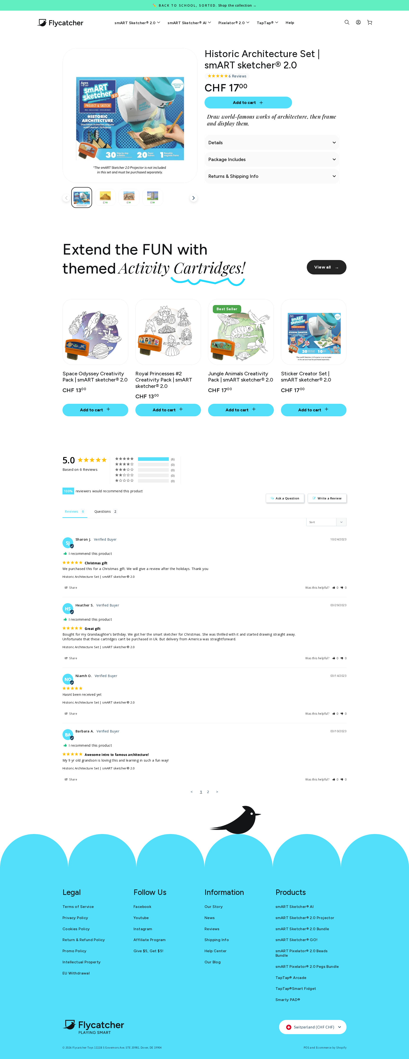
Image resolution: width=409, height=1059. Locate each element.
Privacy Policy (75, 917)
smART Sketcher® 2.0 (136, 23)
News (209, 917)
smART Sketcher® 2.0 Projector (305, 917)
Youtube (141, 917)
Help (290, 22)
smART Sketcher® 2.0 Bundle (302, 929)
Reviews (212, 929)
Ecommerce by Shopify (331, 1047)
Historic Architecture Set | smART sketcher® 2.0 (98, 576)
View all (326, 267)
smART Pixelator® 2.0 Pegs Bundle (307, 966)
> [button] (217, 791)
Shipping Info (216, 940)
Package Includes (227, 159)
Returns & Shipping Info (233, 176)
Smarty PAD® (288, 999)
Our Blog (212, 962)
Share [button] (72, 588)
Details (215, 142)
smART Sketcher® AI (188, 23)
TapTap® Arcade (291, 977)
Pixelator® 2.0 (232, 23)
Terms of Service (78, 906)
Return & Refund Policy (83, 940)
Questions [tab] (102, 511)
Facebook (142, 906)
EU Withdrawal (76, 973)
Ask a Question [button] (287, 498)
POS (306, 1047)
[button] (335, 588)
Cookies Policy (76, 929)
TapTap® (266, 23)
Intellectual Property (81, 962)
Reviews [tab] (71, 511)
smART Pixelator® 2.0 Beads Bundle (302, 953)
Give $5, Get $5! (148, 951)
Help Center (215, 951)
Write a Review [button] (330, 498)
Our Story (213, 906)
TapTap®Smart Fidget (296, 988)
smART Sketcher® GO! (297, 940)
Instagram (142, 929)
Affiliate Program (149, 940)
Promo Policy (74, 951)
